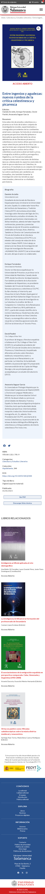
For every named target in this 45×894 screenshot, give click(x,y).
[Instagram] (27, 872)
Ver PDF (22, 497)
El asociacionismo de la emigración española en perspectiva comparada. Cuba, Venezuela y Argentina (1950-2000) (22, 675)
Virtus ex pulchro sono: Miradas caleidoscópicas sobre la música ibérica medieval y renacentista (18, 731)
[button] (41, 9)
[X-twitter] (22, 872)
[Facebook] (18, 872)
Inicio (3, 18)
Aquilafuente (7, 468)
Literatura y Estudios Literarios (19, 18)
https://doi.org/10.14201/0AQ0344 (17, 476)
